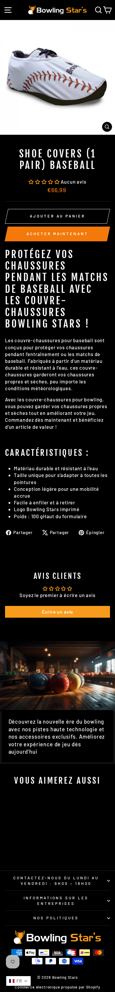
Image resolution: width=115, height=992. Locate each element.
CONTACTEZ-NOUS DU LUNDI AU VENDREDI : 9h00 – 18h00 (55, 880)
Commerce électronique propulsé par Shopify (57, 987)
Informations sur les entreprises (56, 900)
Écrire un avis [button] (57, 611)
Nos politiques (56, 917)
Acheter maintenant (57, 233)
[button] (45, 182)
